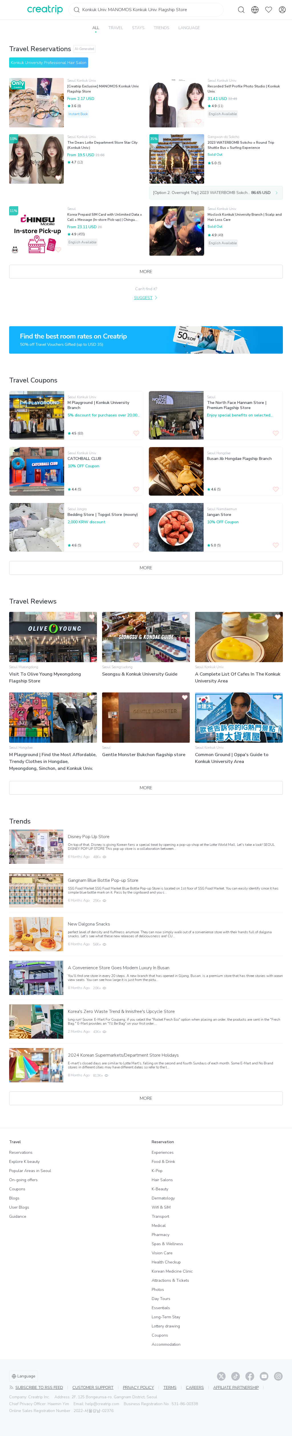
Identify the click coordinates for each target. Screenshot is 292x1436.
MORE (146, 272)
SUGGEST (143, 298)
